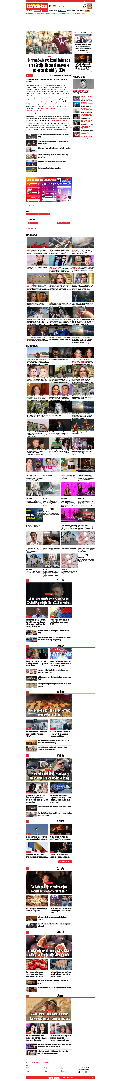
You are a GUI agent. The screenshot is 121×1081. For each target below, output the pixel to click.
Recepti (69, 13)
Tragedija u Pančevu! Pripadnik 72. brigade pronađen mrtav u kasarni (54, 806)
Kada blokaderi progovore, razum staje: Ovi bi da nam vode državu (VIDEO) (53, 632)
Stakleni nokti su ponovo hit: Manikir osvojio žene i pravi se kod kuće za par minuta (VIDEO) (61, 974)
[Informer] (60, 6)
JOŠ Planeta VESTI (64, 862)
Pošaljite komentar (63, 223)
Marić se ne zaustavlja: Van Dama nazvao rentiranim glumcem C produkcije (52, 918)
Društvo (51, 11)
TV (26, 1068)
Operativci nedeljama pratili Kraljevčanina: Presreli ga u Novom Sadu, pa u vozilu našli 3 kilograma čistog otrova (60, 799)
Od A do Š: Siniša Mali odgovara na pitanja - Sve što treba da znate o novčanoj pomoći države (60, 734)
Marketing (62, 1065)
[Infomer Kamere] (53, 6)
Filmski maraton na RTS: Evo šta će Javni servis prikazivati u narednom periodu (60, 910)
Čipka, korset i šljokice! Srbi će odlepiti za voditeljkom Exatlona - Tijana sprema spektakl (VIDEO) (53, 671)
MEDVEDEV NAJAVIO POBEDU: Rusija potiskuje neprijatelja (51, 161)
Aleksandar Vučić (31, 13)
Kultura (49, 883)
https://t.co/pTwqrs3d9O (48, 108)
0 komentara (34, 223)
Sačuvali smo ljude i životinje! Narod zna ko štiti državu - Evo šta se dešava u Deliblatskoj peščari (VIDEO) (53, 742)
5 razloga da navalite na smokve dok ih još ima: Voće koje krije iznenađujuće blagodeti (49, 953)
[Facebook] (78, 1067)
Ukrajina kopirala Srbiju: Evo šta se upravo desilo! (49, 168)
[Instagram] (82, 1067)
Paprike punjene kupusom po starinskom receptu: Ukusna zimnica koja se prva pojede (34, 974)
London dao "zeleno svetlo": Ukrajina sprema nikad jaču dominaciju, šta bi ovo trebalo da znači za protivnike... (36, 838)
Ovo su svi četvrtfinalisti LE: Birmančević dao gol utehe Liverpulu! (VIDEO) (53, 136)
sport (29, 214)
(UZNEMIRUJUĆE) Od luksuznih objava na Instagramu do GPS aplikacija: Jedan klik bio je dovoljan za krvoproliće (93, 1)
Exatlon (28, 658)
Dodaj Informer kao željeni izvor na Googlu (61, 75)
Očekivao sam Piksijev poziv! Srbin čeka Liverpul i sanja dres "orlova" (54, 148)
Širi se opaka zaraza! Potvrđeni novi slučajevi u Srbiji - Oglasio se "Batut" (36, 734)
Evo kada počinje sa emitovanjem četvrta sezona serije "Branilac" (48, 889)
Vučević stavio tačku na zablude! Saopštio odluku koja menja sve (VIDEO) (59, 622)
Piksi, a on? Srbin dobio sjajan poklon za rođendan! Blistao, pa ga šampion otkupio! (52, 156)
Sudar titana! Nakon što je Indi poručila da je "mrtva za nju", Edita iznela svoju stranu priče (36, 1038)
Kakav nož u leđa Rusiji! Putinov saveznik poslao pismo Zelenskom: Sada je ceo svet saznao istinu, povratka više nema (59, 856)
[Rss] (86, 1067)
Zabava (73, 11)
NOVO (27, 11)
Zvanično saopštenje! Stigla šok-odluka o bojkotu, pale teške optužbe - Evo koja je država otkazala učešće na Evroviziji (54, 1046)
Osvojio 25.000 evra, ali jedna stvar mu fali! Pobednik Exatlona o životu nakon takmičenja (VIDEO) (60, 663)
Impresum (62, 1070)
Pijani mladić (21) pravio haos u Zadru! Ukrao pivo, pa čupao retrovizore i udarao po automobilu (54, 814)
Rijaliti (51, 1033)
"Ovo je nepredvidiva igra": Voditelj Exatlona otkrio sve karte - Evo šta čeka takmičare (54, 685)
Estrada (49, 1010)
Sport (45, 1065)
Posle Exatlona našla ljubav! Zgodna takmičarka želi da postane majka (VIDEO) (54, 678)
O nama (62, 1067)
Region (49, 770)
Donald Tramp (81, 13)
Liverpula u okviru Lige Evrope (59, 120)
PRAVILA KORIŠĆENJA (64, 1071)
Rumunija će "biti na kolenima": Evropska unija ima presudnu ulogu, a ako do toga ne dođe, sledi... (37, 856)
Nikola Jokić (62, 13)
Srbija (49, 706)
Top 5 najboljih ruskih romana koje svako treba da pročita (36, 909)
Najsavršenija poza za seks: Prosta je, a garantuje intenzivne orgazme (54, 988)
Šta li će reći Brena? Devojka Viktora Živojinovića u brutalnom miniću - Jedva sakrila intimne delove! (49, 1)
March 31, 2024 (38, 113)
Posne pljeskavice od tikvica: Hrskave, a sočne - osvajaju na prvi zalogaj (52, 982)
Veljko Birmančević (44, 214)
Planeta (69, 11)
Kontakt (62, 1068)
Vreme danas (40, 13)
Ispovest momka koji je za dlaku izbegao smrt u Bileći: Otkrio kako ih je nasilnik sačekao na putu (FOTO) (49, 776)
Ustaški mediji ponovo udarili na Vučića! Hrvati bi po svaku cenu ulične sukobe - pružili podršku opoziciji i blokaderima (36, 623)
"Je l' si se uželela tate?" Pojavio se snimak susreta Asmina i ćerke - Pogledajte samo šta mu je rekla (60, 1038)
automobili (55, 13)
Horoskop (48, 13)
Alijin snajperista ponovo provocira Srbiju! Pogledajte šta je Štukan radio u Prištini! (49, 601)
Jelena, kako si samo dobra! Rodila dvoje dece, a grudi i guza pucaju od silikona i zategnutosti (48, 1016)
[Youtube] (84, 1067)
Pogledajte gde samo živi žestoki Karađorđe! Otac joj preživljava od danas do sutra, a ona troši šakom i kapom (53, 1052)
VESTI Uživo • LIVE (67, 1078)
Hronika (55, 11)
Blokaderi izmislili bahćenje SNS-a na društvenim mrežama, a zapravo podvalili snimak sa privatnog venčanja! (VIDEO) (54, 639)
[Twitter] (80, 1067)
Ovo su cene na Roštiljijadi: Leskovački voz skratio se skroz (48, 712)
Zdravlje (49, 946)
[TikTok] (89, 1067)
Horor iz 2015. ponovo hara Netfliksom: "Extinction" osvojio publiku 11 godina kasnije (54, 925)
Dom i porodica (53, 969)
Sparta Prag (35, 214)
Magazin (77, 11)
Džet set (82, 11)
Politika (31, 11)
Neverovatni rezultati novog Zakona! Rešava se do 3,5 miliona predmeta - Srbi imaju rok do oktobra (52, 748)
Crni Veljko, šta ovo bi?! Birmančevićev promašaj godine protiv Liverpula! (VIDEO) (52, 143)
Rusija (74, 13)
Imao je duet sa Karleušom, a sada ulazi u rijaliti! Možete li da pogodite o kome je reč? (37, 663)
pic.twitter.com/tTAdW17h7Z (35, 110)
